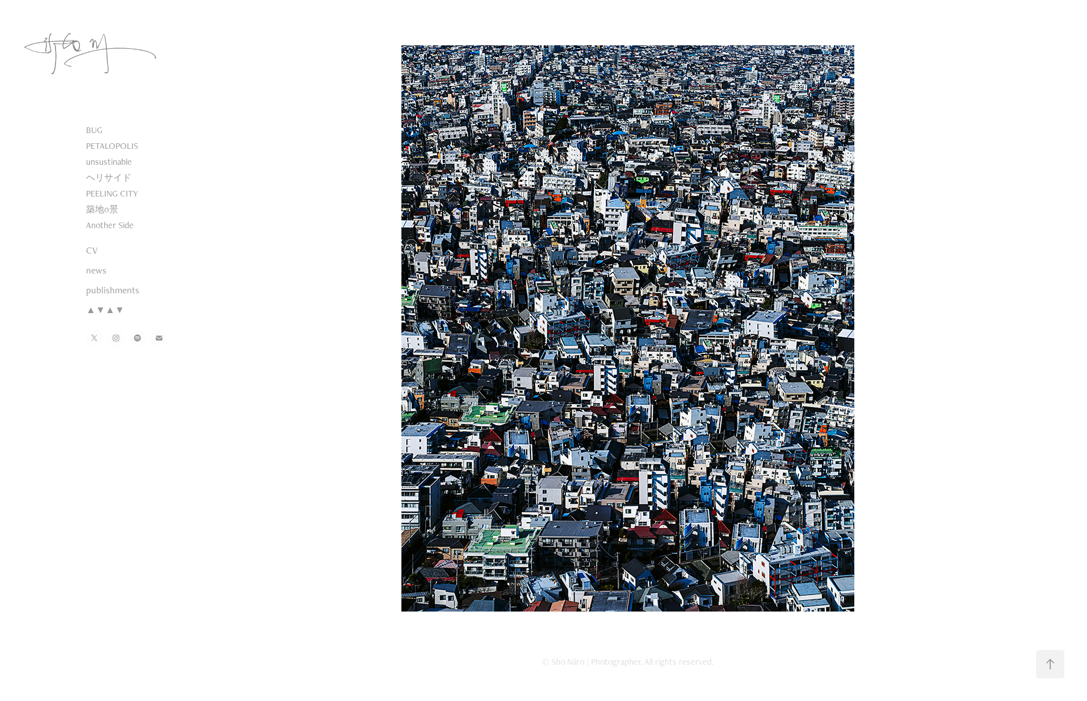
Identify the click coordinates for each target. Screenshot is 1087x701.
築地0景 (102, 209)
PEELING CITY (112, 193)
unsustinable (109, 162)
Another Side (110, 225)
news (96, 270)
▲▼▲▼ (105, 310)
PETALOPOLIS (112, 146)
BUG (94, 130)
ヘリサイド (108, 177)
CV (92, 250)
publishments (112, 290)
